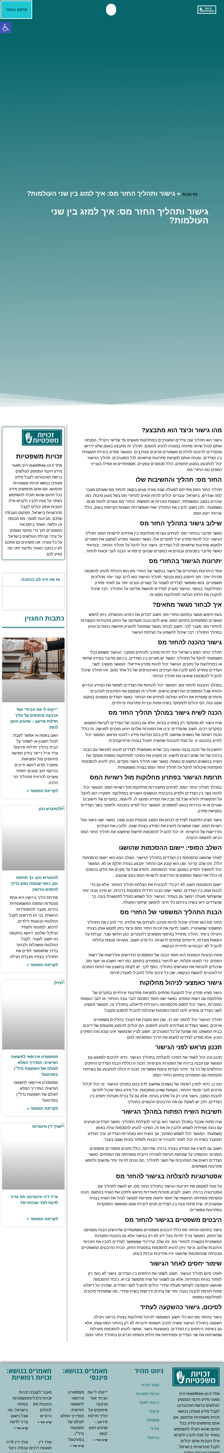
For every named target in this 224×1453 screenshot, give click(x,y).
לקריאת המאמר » (42, 791)
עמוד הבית (150, 1385)
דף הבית (189, 194)
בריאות (153, 1437)
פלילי (154, 1429)
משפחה (152, 1420)
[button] (111, 10)
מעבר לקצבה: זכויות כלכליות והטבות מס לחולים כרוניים (40, 1404)
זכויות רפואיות (147, 1394)
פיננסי (154, 1411)
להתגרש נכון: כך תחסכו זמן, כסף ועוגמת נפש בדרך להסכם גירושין (34, 883)
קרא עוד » (101, 1440)
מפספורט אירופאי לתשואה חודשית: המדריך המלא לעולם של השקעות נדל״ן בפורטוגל (72, 1416)
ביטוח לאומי (149, 1402)
